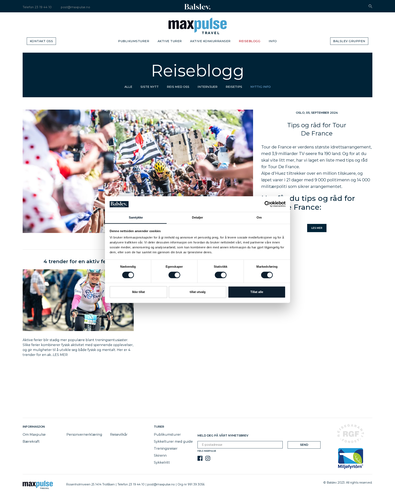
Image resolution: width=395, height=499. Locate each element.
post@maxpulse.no (75, 7)
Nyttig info (260, 87)
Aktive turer (170, 41)
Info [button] (273, 41)
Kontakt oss (41, 41)
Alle (128, 87)
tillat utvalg (198, 292)
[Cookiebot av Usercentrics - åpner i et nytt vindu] (268, 204)
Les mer (316, 227)
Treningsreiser (166, 448)
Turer (159, 426)
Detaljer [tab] (197, 217)
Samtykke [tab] (136, 217)
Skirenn (160, 455)
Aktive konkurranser (210, 41)
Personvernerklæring (84, 434)
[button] (370, 6)
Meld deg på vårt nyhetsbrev (223, 435)
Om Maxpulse (34, 434)
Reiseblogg (249, 41)
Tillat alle (256, 292)
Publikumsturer (133, 41)
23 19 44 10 (43, 7)
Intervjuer (207, 87)
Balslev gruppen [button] (349, 41)
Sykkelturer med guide (173, 441)
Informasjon (34, 426)
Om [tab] (259, 217)
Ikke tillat (138, 292)
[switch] (174, 275)
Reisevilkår (119, 434)
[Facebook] (200, 458)
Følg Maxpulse (207, 451)
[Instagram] (207, 458)
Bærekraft (31, 441)
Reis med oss (178, 87)
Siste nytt (150, 87)
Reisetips (234, 87)
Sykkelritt (162, 462)
